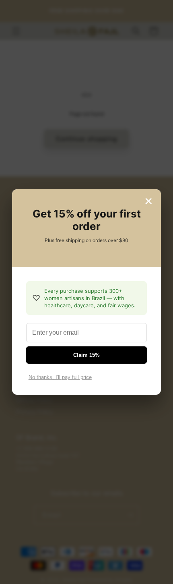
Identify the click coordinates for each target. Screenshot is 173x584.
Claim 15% (86, 355)
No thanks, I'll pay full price (60, 377)
